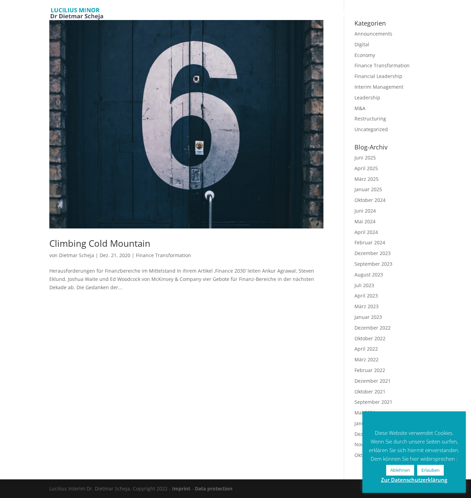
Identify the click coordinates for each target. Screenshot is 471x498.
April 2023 (366, 295)
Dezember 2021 (372, 381)
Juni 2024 (365, 210)
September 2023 (373, 264)
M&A (359, 108)
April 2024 (366, 232)
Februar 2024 (369, 242)
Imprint (181, 488)
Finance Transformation (163, 255)
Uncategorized (371, 129)
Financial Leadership (378, 76)
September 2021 (373, 402)
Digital (361, 44)
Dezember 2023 (372, 253)
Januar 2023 (368, 317)
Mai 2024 (364, 221)
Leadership (367, 97)
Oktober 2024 (369, 200)
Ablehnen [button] (400, 470)
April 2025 (366, 168)
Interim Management (378, 87)
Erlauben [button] (430, 470)
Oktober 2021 (369, 391)
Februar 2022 (369, 370)
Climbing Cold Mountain (99, 243)
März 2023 (366, 306)
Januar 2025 (368, 189)
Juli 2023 (364, 285)
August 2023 (368, 274)
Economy (364, 55)
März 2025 (366, 179)
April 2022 (366, 348)
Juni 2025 (365, 157)
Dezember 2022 (372, 327)
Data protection (213, 488)
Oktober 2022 (369, 338)
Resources (344, 14)
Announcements (373, 33)
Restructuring (370, 118)
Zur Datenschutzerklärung (414, 479)
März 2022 (366, 359)
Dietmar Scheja (76, 255)
